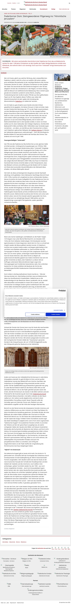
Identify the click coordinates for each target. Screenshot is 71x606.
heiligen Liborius (36, 130)
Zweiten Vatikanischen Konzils (23, 510)
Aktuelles (14, 3)
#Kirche (18, 542)
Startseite (9, 3)
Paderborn (18, 101)
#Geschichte (12, 542)
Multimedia (33, 9)
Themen (13, 9)
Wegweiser (23, 9)
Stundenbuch (43, 9)
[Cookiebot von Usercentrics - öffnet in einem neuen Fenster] (60, 291)
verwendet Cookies (58, 310)
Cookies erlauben (55, 314)
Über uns (3, 602)
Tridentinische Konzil (39, 394)
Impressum (13, 602)
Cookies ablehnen (35, 314)
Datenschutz (20, 602)
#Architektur (5, 542)
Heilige (53, 9)
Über (64, 9)
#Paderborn (23, 542)
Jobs (8, 602)
